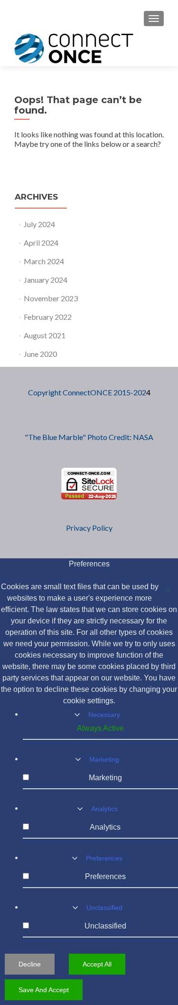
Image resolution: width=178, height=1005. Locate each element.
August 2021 (45, 335)
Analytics (104, 809)
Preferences (104, 858)
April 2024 (41, 242)
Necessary (104, 714)
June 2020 (40, 353)
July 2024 (39, 224)
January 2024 (45, 279)
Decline (30, 964)
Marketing (104, 759)
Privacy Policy (89, 527)
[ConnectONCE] (74, 48)
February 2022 (48, 316)
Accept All (97, 964)
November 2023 (51, 298)
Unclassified (104, 907)
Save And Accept (44, 990)
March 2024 (44, 261)
